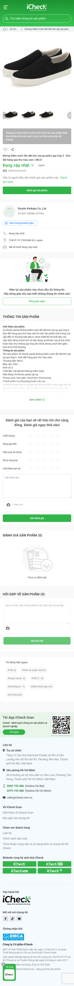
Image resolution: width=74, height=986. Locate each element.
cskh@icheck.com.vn (19, 797)
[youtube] (19, 918)
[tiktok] (12, 918)
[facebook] (5, 918)
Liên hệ (7, 833)
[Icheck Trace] (19, 870)
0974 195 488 (15, 790)
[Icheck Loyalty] (54, 870)
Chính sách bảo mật (15, 838)
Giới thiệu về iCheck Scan (18, 812)
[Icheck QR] (54, 864)
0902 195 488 (15, 786)
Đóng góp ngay (37, 301)
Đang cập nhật (17, 233)
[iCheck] (19, 864)
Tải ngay (14, 732)
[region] (37, 68)
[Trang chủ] (37, 7)
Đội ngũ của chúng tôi (16, 818)
